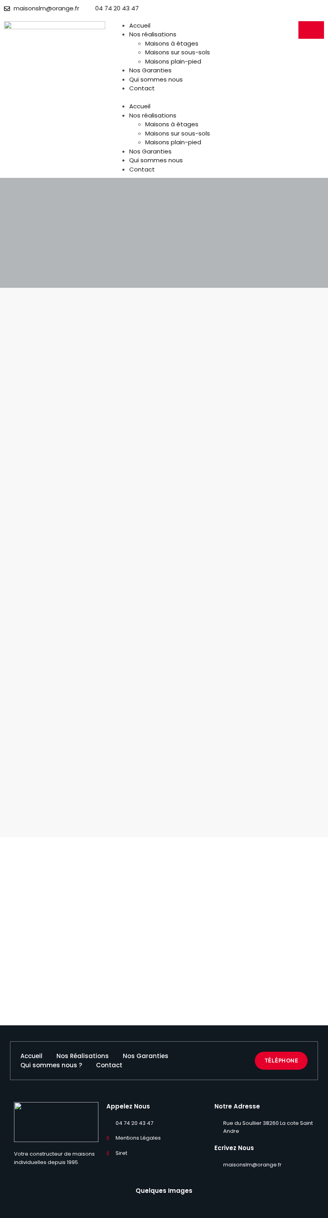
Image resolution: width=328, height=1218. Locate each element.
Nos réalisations (152, 34)
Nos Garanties (150, 70)
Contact (142, 88)
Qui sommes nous (156, 79)
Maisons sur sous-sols (177, 52)
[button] (163, 97)
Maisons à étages (171, 43)
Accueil (139, 25)
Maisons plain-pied (173, 61)
